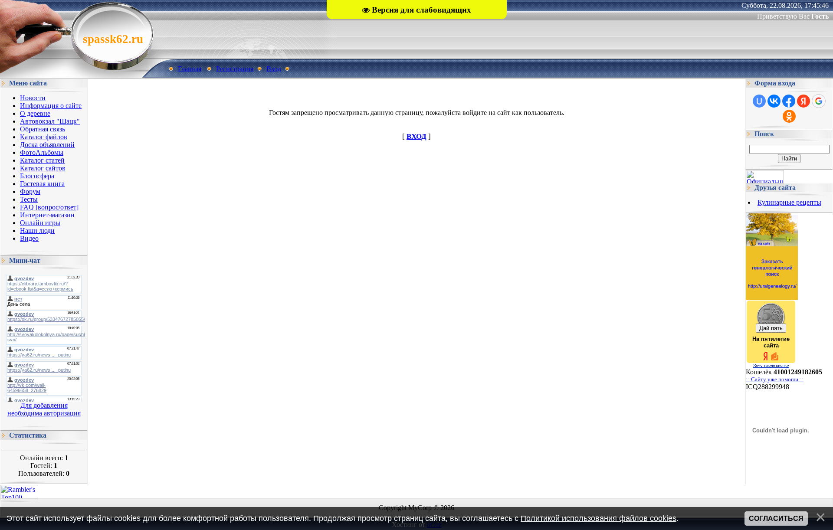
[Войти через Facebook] (788, 101)
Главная (189, 68)
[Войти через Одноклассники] (789, 116)
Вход (273, 68)
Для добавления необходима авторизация (44, 409)
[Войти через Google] (819, 101)
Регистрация (234, 68)
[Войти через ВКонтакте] (774, 101)
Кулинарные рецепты (789, 202)
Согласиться (776, 518)
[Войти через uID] (759, 101)
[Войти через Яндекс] (803, 101)
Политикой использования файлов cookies (598, 518)
